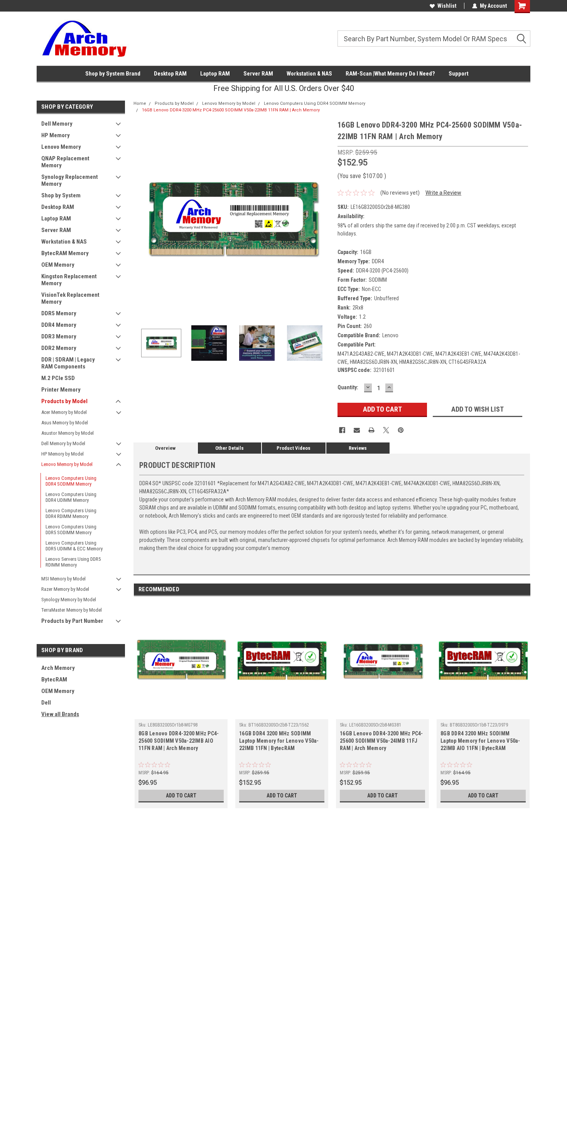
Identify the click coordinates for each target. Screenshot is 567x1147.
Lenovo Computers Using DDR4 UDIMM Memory (71, 497)
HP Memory (55, 135)
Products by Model (64, 401)
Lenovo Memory (61, 146)
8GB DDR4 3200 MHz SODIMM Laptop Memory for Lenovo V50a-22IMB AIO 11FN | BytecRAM (480, 740)
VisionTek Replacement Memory (70, 298)
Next (324, 218)
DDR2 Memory (58, 348)
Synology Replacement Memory (69, 180)
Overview (165, 448)
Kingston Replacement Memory (69, 280)
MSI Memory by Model (63, 579)
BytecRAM (54, 679)
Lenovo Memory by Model (67, 464)
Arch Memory (58, 667)
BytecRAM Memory (65, 253)
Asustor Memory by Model (67, 433)
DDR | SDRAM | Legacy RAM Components (68, 363)
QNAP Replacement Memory (65, 162)
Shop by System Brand (112, 73)
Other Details (229, 448)
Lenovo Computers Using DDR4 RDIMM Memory (71, 513)
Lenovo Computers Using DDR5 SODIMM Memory (71, 529)
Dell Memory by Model (63, 443)
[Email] (357, 430)
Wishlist (446, 6)
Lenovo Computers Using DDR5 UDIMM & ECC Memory (74, 546)
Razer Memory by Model (65, 589)
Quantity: (348, 387)
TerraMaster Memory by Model (71, 610)
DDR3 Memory (58, 336)
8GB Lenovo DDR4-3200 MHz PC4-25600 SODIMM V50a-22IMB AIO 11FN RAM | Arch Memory (178, 740)
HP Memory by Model (62, 454)
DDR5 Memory (58, 313)
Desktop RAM (170, 73)
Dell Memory (57, 123)
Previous (141, 218)
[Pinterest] (401, 430)
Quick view (181, 713)
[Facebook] (342, 430)
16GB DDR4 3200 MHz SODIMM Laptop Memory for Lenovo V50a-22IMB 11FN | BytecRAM (279, 740)
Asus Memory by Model (64, 423)
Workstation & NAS (309, 73)
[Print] (371, 430)
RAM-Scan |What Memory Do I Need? (390, 73)
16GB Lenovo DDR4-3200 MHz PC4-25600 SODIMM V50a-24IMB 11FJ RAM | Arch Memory (381, 740)
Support (459, 73)
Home (139, 103)
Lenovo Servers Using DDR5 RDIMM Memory (73, 562)
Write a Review (443, 193)
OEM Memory (57, 264)
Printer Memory (61, 389)
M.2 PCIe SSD (58, 378)
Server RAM (258, 73)
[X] (386, 430)
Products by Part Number (72, 620)
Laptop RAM (215, 73)
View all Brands (60, 714)
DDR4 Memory (58, 324)
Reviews (358, 448)
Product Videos (293, 448)
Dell (46, 702)
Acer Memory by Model (64, 412)
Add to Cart (181, 795)
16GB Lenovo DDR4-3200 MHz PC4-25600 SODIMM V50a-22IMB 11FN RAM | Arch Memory (231, 110)
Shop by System (61, 195)
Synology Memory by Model (68, 599)
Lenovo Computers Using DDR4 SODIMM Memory (71, 481)
